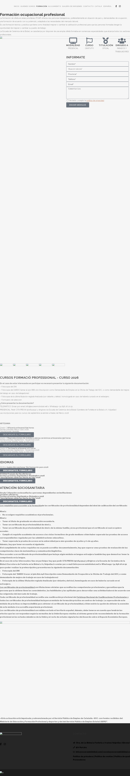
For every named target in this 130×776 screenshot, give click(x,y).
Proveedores (79, 760)
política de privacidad (95, 101)
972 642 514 (81, 747)
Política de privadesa (83, 756)
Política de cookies (104, 756)
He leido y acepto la (86, 101)
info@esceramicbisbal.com (89, 752)
